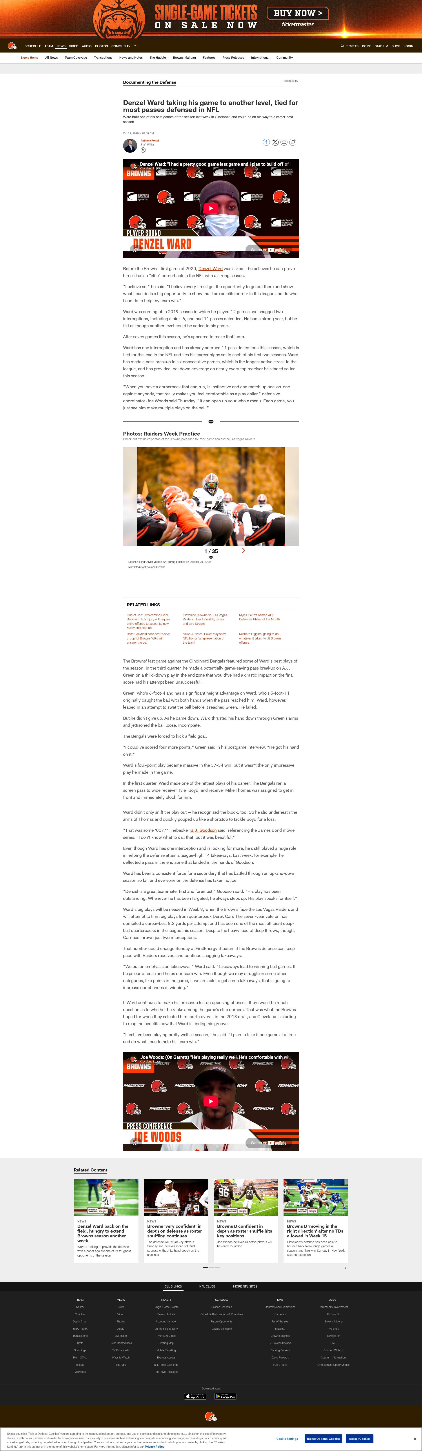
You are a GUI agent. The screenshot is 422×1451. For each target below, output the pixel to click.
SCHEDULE (221, 1299)
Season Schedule (221, 1306)
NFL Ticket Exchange (166, 1364)
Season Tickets (166, 1314)
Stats (80, 1342)
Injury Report (80, 1328)
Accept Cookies (359, 1438)
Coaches (80, 1314)
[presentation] (346, 1268)
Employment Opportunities (333, 1364)
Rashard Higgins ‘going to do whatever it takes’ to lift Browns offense (260, 638)
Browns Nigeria (333, 1321)
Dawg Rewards (280, 1357)
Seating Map (166, 1342)
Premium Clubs (166, 1335)
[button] (205, 1267)
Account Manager (166, 1321)
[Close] (415, 1439)
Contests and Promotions (280, 1306)
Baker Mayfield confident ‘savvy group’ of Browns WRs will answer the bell (148, 638)
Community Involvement (333, 1306)
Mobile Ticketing (166, 1350)
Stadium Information (333, 1357)
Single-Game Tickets (166, 1306)
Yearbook (80, 1371)
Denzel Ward (210, 268)
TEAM (80, 1299)
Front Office (80, 1357)
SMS (333, 1342)
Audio (120, 1328)
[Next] (243, 550)
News (121, 1306)
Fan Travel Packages (166, 1371)
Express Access (166, 1357)
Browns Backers (280, 1335)
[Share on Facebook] (266, 144)
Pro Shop (333, 1328)
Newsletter (333, 1335)
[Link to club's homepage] (12, 45)
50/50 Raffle (280, 1364)
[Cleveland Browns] (211, 1416)
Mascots (280, 1328)
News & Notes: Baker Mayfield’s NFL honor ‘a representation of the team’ (204, 638)
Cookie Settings (287, 1438)
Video (120, 1314)
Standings (80, 1350)
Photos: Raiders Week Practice (161, 433)
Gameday (280, 1314)
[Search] (342, 46)
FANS (280, 1299)
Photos (120, 1321)
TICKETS (166, 1299)
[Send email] (283, 144)
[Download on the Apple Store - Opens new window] (195, 1397)
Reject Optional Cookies (323, 1438)
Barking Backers (280, 1350)
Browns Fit (333, 1314)
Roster (80, 1306)
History (80, 1364)
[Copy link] (292, 142)
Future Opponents (221, 1321)
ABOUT (333, 1299)
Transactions (80, 1335)
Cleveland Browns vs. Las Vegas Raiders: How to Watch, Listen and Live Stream (205, 619)
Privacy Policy (154, 1446)
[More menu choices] (135, 45)
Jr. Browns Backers (280, 1342)
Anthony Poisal (150, 140)
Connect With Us (334, 1350)
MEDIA (121, 1299)
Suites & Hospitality (166, 1328)
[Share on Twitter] (275, 144)
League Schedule (222, 1328)
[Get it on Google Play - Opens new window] (225, 1398)
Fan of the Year (280, 1321)
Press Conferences (121, 1342)
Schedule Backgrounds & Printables (221, 1314)
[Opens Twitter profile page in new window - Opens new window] (143, 150)
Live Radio (121, 1335)
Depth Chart (80, 1321)
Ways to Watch (121, 1357)
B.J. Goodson (203, 830)
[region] (211, 1439)
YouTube (121, 1364)
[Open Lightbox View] (211, 510)
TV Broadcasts (120, 1350)
